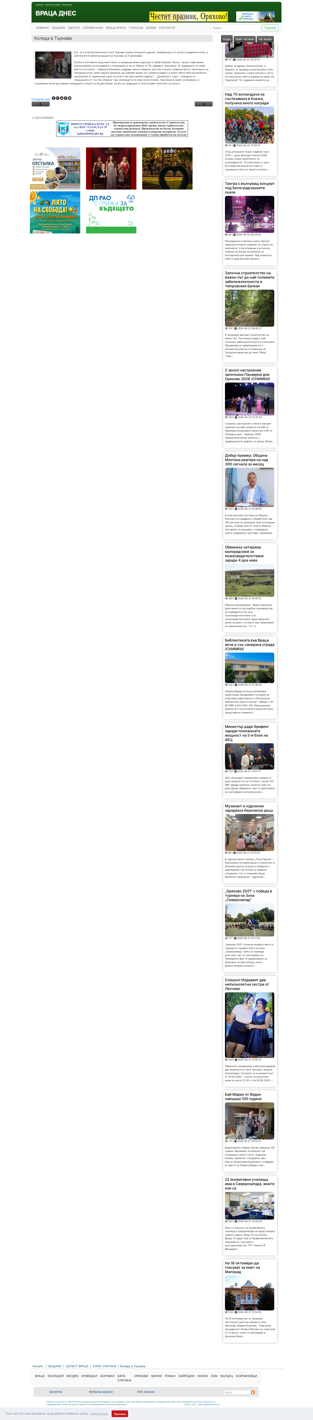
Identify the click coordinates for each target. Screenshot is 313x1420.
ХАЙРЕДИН (186, 1376)
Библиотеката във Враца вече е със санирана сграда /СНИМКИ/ (249, 600)
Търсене (270, 28)
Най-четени (244, 39)
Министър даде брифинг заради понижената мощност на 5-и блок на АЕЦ (247, 689)
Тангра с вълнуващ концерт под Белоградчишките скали (250, 143)
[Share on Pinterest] (65, 98)
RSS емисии (146, 1392)
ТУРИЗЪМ (136, 28)
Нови (227, 39)
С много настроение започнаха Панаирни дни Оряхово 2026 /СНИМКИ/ (247, 330)
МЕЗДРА (72, 1376)
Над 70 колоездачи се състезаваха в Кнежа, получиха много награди (247, 54)
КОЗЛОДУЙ (56, 1376)
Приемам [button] (120, 1414)
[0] (41, 103)
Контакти (67, 5)
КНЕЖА (202, 1376)
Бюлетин (55, 1392)
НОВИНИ (42, 28)
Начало (40, 5)
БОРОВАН (107, 1376)
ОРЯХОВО (141, 1376)
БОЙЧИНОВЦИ (246, 1376)
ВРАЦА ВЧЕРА (116, 28)
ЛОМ (214, 1376)
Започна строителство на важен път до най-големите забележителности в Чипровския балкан (249, 235)
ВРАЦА (40, 1376)
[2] (204, 103)
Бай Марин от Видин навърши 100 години (243, 1052)
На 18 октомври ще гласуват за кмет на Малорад (242, 1223)
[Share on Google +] (57, 98)
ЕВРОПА (74, 28)
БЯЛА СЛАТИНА (124, 1378)
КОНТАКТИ (167, 28)
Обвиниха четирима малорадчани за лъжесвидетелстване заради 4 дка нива (244, 509)
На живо (265, 39)
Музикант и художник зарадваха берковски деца (249, 764)
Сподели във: (41, 99)
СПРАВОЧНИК (93, 28)
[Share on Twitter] (69, 98)
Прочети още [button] (99, 1413)
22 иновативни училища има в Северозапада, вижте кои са (250, 1139)
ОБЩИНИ (58, 28)
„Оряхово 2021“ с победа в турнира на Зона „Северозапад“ (248, 851)
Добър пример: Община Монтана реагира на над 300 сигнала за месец (246, 415)
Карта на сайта (53, 5)
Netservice (215, 1404)
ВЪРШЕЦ (226, 1376)
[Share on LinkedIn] (61, 98)
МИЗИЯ (156, 1376)
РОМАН (170, 1376)
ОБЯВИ (151, 28)
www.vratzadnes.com (59, 1402)
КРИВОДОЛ (89, 1376)
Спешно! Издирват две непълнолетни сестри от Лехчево (247, 939)
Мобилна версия (101, 1392)
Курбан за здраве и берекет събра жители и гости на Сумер (250, 1310)
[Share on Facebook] (53, 98)
